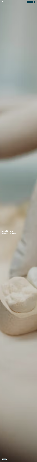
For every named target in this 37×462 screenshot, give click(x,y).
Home (2, 5)
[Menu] (34, 2)
